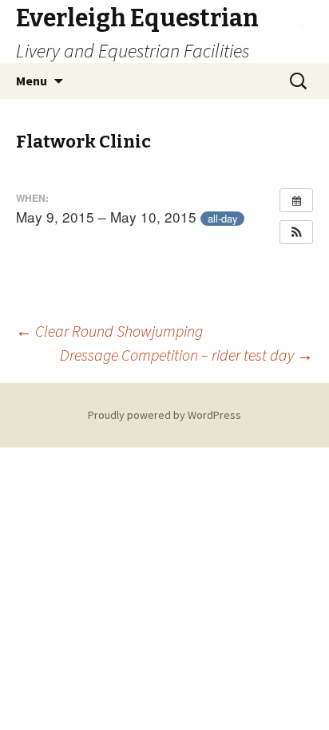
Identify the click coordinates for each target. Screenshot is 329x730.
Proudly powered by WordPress (164, 415)
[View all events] (296, 200)
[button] (296, 232)
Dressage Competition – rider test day (186, 355)
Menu (31, 81)
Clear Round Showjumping (109, 331)
